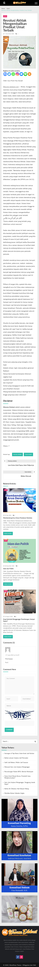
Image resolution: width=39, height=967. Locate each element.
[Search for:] (19, 741)
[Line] (25, 74)
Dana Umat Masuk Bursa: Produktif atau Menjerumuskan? (17, 777)
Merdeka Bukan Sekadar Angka (14, 793)
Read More (8, 533)
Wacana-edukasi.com (11, 87)
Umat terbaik (28, 454)
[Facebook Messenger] (21, 74)
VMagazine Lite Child (29, 965)
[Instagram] (17, 74)
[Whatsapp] (13, 74)
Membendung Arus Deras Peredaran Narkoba (17, 518)
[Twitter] (9, 74)
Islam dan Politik (8, 568)
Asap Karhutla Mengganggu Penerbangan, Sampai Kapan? (19, 620)
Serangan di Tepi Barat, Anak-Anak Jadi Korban (19, 753)
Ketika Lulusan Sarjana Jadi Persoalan (16, 758)
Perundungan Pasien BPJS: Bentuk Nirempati (18, 771)
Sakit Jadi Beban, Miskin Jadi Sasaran (16, 762)
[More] (29, 74)
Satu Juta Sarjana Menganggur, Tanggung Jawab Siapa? (19, 783)
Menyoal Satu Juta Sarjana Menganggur (17, 767)
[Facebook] (5, 74)
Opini (5, 16)
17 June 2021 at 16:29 (12, 655)
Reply (6, 662)
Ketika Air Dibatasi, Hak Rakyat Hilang (16, 789)
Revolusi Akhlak (17, 454)
